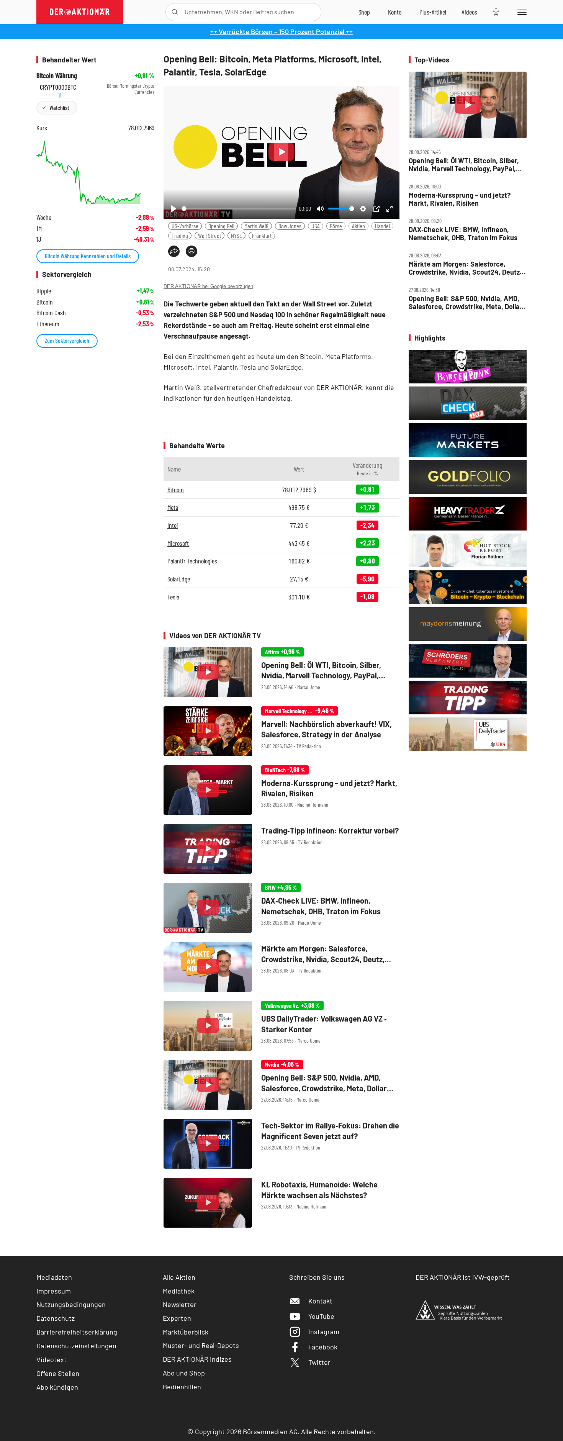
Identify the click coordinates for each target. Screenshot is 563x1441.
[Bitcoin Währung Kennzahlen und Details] (95, 171)
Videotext (51, 1359)
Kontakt (320, 1301)
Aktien (358, 225)
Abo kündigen (57, 1387)
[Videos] (469, 12)
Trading (180, 235)
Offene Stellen (57, 1373)
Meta (172, 507)
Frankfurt (262, 235)
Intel (172, 525)
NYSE (236, 235)
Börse (336, 225)
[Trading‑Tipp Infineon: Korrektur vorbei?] (281, 849)
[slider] (239, 208)
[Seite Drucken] (191, 251)
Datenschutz (55, 1318)
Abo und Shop (184, 1373)
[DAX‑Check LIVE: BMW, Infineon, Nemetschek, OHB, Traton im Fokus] (281, 908)
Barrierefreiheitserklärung (76, 1332)
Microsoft (178, 543)
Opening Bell (221, 225)
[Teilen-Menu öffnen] (174, 251)
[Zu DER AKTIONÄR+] (433, 12)
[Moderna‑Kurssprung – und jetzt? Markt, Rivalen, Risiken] (281, 790)
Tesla (173, 597)
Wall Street (209, 235)
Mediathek (179, 1291)
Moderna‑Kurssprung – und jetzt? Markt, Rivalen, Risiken (460, 199)
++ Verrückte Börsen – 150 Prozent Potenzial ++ (281, 31)
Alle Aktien (179, 1277)
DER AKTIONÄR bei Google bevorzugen (208, 286)
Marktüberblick (185, 1332)
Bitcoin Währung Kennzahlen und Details (88, 255)
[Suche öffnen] (174, 12)
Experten (177, 1318)
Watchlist (59, 107)
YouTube (321, 1316)
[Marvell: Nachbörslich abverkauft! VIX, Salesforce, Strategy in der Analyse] (281, 731)
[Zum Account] (395, 12)
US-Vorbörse (185, 225)
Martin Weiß (256, 225)
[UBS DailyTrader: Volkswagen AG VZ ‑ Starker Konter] (281, 1026)
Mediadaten (54, 1277)
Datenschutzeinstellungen (76, 1345)
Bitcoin (175, 489)
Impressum (53, 1291)
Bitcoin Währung (56, 76)
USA (315, 225)
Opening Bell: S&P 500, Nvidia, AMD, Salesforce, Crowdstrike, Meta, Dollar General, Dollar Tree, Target (465, 302)
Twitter (319, 1362)
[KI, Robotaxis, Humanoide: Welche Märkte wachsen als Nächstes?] (281, 1203)
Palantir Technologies (192, 561)
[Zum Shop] (364, 12)
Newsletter (179, 1304)
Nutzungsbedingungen (71, 1304)
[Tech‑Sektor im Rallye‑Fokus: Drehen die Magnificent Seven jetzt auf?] (281, 1144)
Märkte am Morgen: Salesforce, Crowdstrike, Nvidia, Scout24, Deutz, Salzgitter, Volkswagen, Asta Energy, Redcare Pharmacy (465, 268)
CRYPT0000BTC (58, 86)
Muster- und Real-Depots (201, 1345)
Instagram (323, 1331)
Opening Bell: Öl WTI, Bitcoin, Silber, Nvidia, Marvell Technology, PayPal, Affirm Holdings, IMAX (464, 164)
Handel (382, 225)
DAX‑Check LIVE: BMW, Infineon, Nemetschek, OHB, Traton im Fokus (463, 233)
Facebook (322, 1347)
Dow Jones (289, 225)
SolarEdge (178, 579)
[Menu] (520, 12)
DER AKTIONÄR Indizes (197, 1359)
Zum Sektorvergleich (67, 340)
